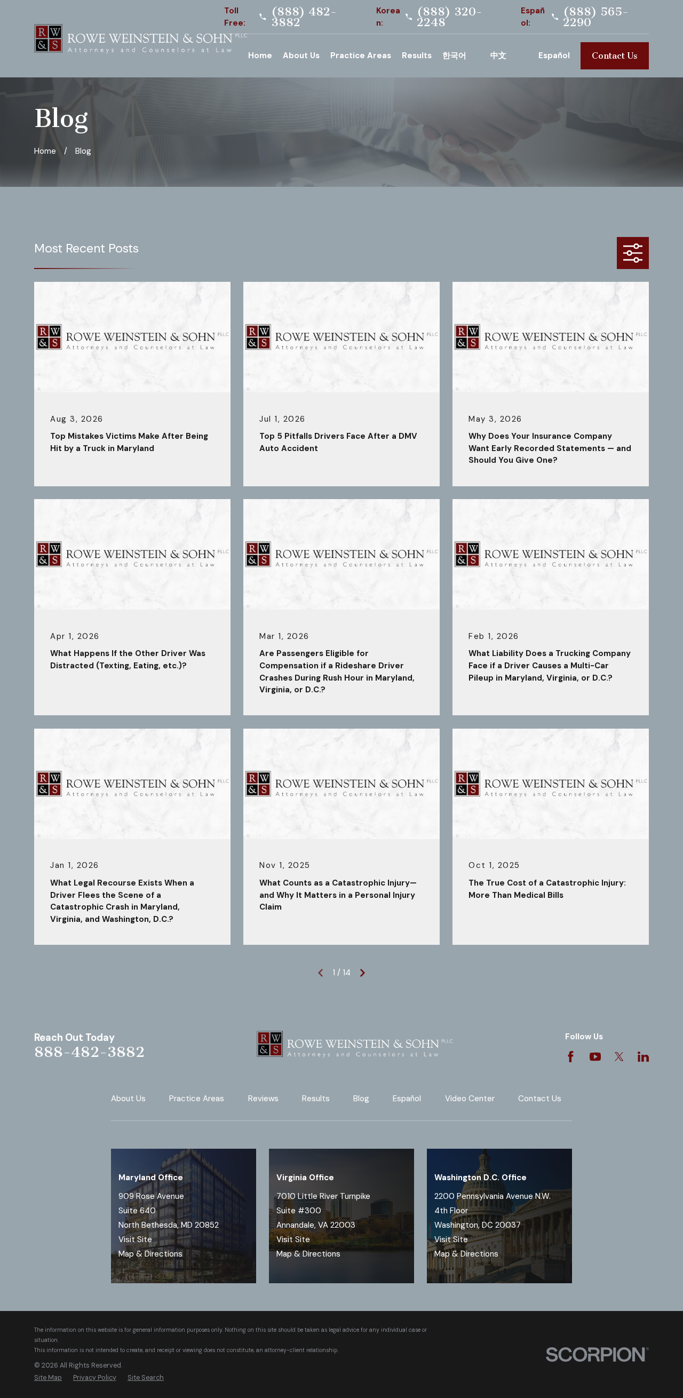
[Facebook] (570, 1056)
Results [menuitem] (417, 55)
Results (316, 1098)
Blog (361, 1098)
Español (407, 1098)
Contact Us (615, 56)
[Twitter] (619, 1056)
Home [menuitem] (260, 55)
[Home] (141, 39)
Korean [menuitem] (461, 55)
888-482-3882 (89, 1052)
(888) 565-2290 (596, 17)
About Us (128, 1098)
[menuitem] (48, 1378)
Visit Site (135, 1239)
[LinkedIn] (643, 1056)
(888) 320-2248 (449, 17)
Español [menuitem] (554, 55)
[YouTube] (595, 1056)
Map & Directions (150, 1254)
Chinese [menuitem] (509, 55)
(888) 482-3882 (304, 17)
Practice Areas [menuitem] (360, 55)
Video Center (470, 1098)
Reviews (263, 1098)
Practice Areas (196, 1098)
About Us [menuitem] (301, 55)
